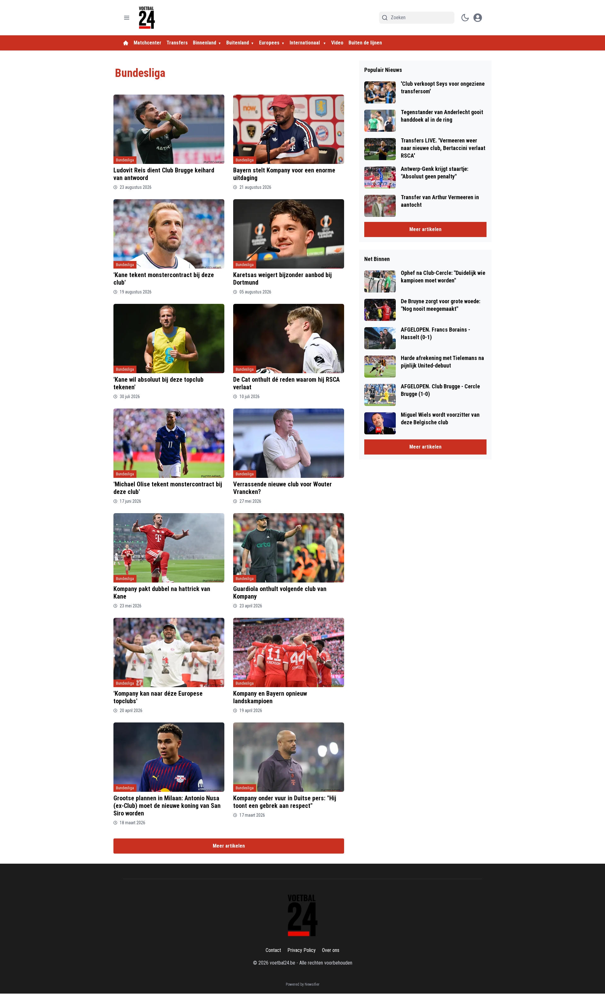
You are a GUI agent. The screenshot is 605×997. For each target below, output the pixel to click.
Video (337, 43)
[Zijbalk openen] (126, 17)
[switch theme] (465, 17)
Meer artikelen (229, 846)
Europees (269, 43)
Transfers (177, 43)
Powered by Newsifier (303, 984)
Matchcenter (147, 43)
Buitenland (237, 43)
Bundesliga (125, 160)
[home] (126, 43)
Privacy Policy (301, 950)
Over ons (330, 950)
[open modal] (477, 17)
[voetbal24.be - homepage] (146, 17)
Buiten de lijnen (365, 43)
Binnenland (204, 43)
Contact (273, 950)
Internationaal (305, 43)
